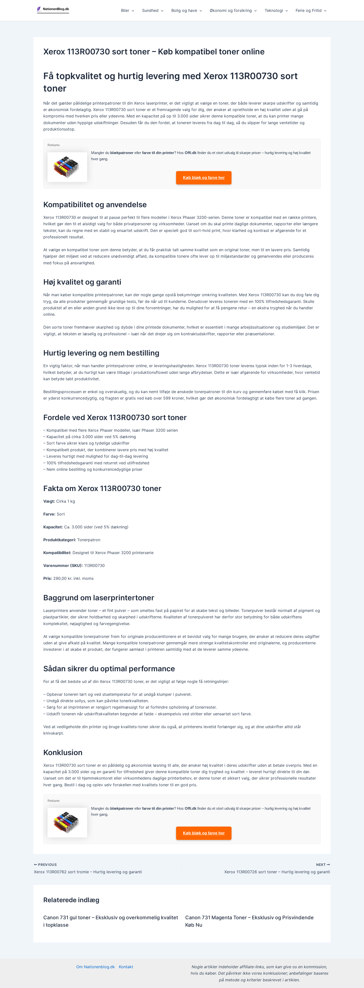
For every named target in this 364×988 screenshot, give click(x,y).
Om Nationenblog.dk (95, 966)
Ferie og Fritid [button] (309, 10)
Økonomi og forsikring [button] (231, 10)
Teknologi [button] (274, 10)
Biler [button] (125, 10)
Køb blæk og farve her (204, 178)
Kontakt (126, 966)
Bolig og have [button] (184, 10)
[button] (131, 10)
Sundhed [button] (150, 10)
